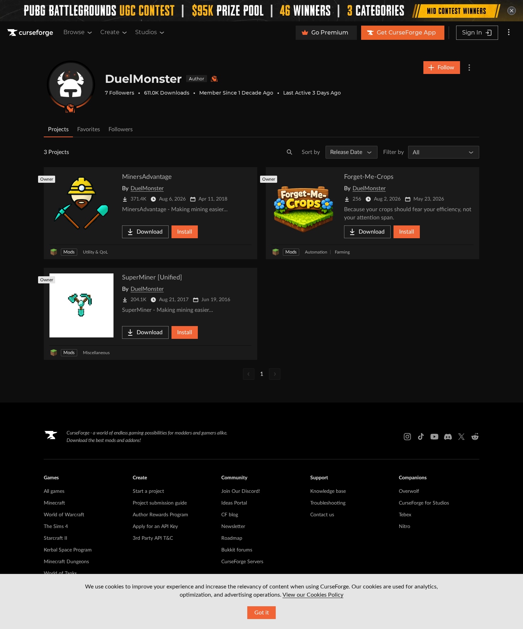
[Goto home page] (31, 32)
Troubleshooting (327, 503)
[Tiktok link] (421, 436)
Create (110, 32)
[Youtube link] (434, 436)
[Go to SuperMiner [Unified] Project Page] (150, 314)
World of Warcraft (64, 514)
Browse (74, 32)
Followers (121, 129)
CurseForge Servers (242, 561)
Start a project (148, 491)
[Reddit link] (475, 436)
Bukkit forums (236, 550)
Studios (146, 32)
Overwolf (409, 491)
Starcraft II (55, 538)
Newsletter (233, 526)
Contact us (322, 514)
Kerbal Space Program (68, 550)
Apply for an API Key (155, 526)
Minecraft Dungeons (66, 561)
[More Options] (469, 67)
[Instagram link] (407, 436)
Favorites (88, 129)
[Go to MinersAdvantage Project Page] (150, 213)
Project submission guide (160, 503)
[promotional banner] (261, 10)
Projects (58, 129)
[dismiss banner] (511, 10)
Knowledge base (328, 491)
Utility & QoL (95, 252)
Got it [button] (261, 612)
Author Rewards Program (160, 514)
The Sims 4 (56, 526)
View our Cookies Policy (312, 595)
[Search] (289, 152)
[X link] (461, 436)
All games (54, 491)
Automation (316, 252)
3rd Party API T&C (153, 538)
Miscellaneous (96, 353)
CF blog (229, 514)
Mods (69, 252)
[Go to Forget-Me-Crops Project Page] (372, 213)
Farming (342, 252)
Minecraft (54, 503)
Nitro (404, 526)
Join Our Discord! (240, 491)
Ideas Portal (234, 503)
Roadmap (231, 538)
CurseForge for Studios (424, 503)
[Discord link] (448, 436)
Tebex (405, 514)
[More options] (509, 33)
